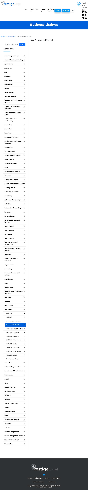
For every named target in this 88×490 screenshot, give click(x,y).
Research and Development (13, 371)
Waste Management (11, 432)
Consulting (8, 125)
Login (58, 10)
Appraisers (9, 317)
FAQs (37, 9)
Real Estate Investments (13, 347)
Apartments (8, 64)
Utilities (7, 428)
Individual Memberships (12, 200)
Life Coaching (9, 230)
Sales (6, 383)
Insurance (7, 212)
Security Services (10, 387)
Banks (6, 88)
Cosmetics (8, 129)
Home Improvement (11, 192)
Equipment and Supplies (12, 155)
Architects (8, 68)
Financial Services (10, 163)
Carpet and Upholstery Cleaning (12, 108)
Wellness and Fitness (11, 440)
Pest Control (8, 279)
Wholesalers (8, 444)
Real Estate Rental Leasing (13, 351)
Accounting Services (11, 56)
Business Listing (51, 10)
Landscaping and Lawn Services (12, 221)
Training (7, 407)
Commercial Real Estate (13, 325)
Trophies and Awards (11, 419)
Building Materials (10, 96)
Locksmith (8, 234)
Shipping (7, 395)
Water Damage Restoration (14, 436)
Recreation (8, 363)
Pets (6, 283)
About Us (32, 10)
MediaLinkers (48, 487)
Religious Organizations (12, 367)
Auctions (7, 76)
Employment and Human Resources (12, 142)
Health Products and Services (14, 184)
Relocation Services (11, 355)
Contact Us (43, 10)
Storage (7, 399)
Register (66, 10)
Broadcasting (9, 92)
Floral (6, 167)
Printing (7, 301)
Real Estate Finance (11, 344)
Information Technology (12, 208)
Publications (8, 305)
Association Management (13, 321)
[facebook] (44, 474)
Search (22, 45)
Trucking (7, 424)
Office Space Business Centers (14, 328)
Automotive (8, 84)
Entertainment (9, 151)
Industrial (7, 204)
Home (26, 9)
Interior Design (9, 216)
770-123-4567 (84, 15)
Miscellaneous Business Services (12, 250)
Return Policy (52, 482)
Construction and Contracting (10, 120)
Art (5, 72)
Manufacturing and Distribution (11, 243)
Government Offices (11, 180)
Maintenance (9, 238)
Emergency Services (11, 137)
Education (7, 133)
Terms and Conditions (38, 482)
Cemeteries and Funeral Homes (12, 114)
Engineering (8, 147)
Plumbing (7, 297)
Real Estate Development (13, 340)
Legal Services (9, 226)
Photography (8, 287)
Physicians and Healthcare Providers (13, 292)
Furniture (7, 175)
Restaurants (8, 375)
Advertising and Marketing (13, 60)
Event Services (9, 159)
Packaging (8, 269)
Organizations (9, 265)
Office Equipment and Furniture (11, 260)
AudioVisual (8, 80)
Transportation (9, 411)
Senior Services (9, 391)
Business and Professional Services (13, 101)
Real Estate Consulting (12, 336)
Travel (6, 415)
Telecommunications (11, 403)
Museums (7, 255)
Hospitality (8, 196)
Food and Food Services (12, 171)
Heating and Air (9, 188)
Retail (6, 379)
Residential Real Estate (12, 359)
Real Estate (11, 36)
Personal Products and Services (12, 274)
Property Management (12, 332)
